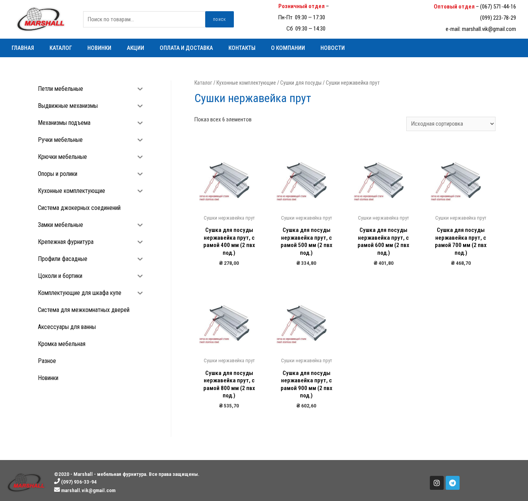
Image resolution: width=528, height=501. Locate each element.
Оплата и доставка (186, 47)
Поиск (219, 19)
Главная (23, 47)
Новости (332, 47)
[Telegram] (453, 483)
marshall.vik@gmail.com (489, 29)
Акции (135, 47)
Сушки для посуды (301, 83)
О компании (288, 47)
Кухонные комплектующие (246, 83)
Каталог (60, 47)
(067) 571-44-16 (498, 6)
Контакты (241, 47)
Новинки (99, 47)
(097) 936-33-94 (348, 6)
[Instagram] (437, 483)
